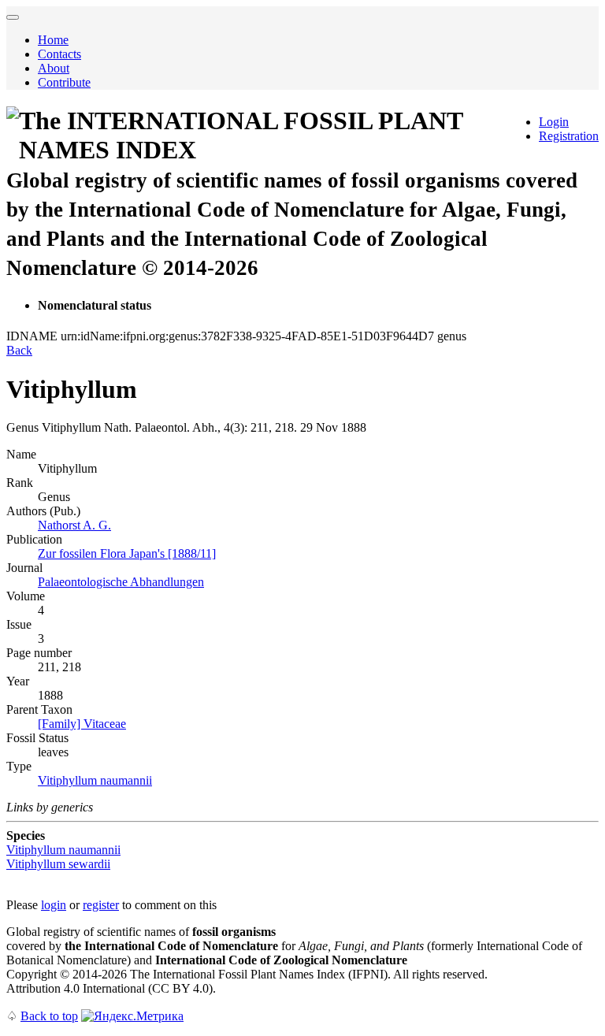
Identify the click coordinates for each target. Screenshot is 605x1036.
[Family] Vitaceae (82, 723)
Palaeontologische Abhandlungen (121, 582)
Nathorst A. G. (74, 525)
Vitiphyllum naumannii (95, 780)
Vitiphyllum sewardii (58, 864)
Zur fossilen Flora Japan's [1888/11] (127, 553)
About (53, 68)
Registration (569, 136)
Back (19, 350)
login (53, 905)
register (101, 905)
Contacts (59, 54)
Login (554, 121)
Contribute (64, 82)
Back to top (49, 1016)
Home (53, 39)
